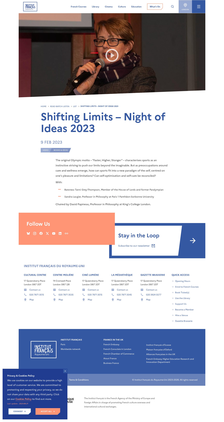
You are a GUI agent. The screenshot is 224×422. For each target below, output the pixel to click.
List (75, 106)
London (185, 9)
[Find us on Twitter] (47, 233)
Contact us (34, 290)
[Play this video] (112, 55)
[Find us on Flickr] (66, 233)
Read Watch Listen (60, 106)
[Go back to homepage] (30, 6)
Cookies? (18, 411)
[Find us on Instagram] (35, 233)
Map (31, 300)
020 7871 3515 (36, 295)
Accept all (46, 411)
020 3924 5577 (153, 295)
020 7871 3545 (124, 295)
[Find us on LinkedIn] (60, 233)
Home (44, 106)
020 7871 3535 (66, 295)
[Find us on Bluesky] (28, 233)
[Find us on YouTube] (54, 233)
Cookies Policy (23, 399)
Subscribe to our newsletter (134, 246)
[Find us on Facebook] (41, 233)
